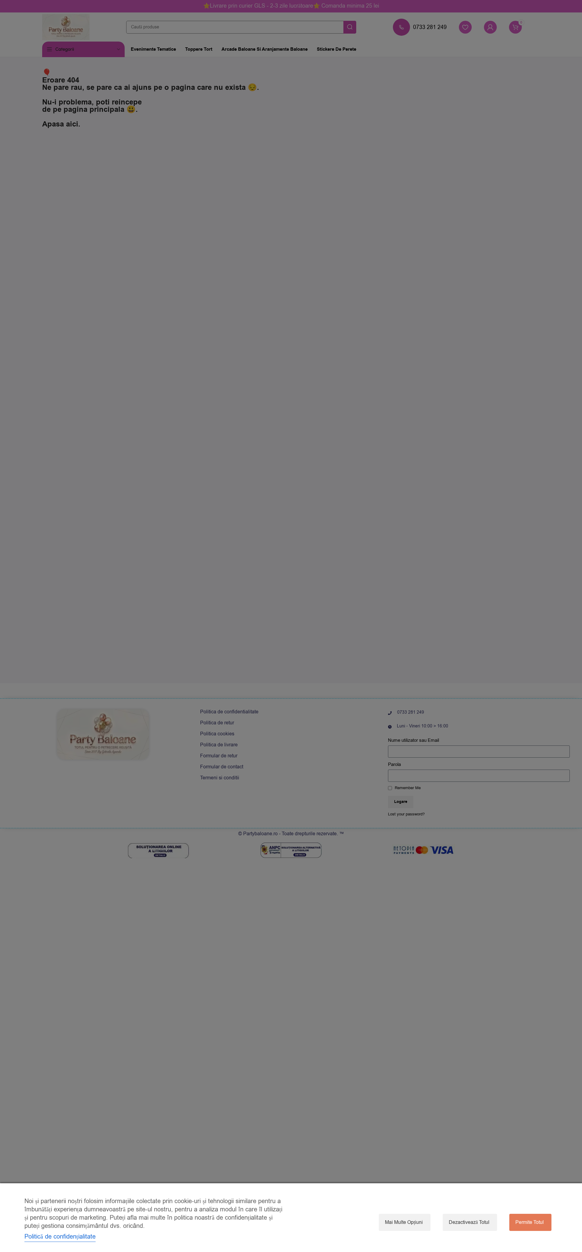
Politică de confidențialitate (60, 1236)
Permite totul (529, 1222)
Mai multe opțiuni (404, 1222)
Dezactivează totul (469, 1222)
